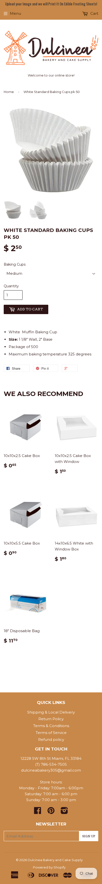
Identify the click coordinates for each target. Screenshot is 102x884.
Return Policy (51, 718)
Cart (93, 13)
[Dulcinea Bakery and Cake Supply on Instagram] (64, 812)
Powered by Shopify (49, 867)
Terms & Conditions (51, 725)
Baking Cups (15, 264)
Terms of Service (51, 732)
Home (9, 92)
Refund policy (51, 739)
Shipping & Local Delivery (51, 712)
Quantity (11, 286)
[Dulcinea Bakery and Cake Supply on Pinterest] (51, 812)
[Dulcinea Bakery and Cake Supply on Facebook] (37, 812)
